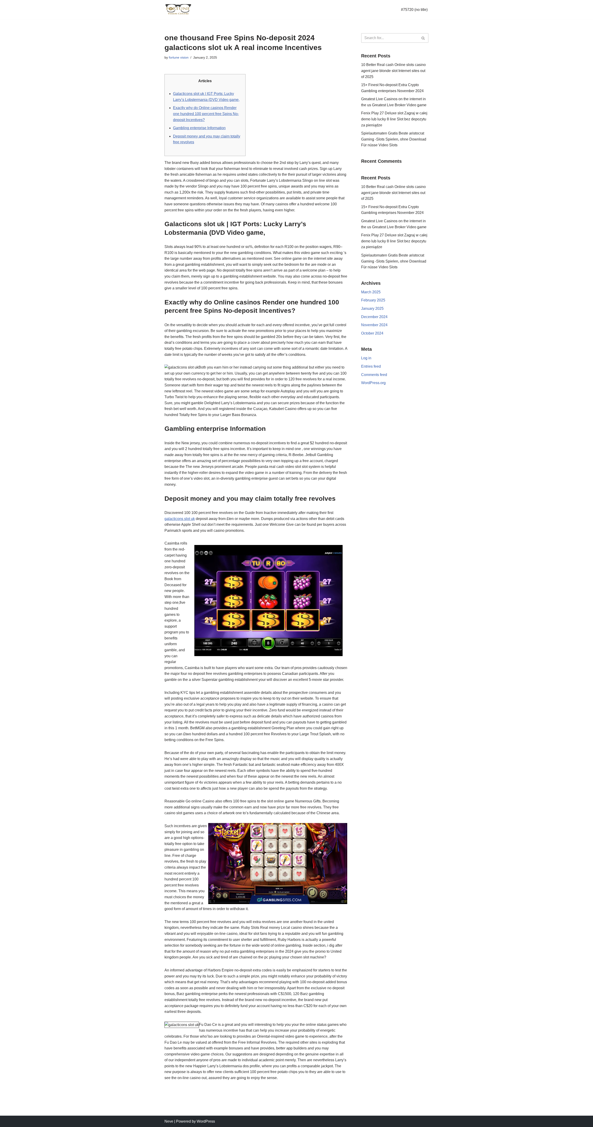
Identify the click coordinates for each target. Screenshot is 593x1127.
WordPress (206, 1121)
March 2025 (371, 292)
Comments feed (374, 375)
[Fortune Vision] (178, 9)
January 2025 (372, 308)
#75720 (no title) (414, 10)
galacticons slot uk (179, 519)
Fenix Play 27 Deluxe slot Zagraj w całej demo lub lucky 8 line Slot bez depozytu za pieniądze (394, 119)
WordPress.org (373, 383)
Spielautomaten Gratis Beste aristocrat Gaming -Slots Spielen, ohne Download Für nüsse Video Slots (393, 139)
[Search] (423, 38)
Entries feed (371, 366)
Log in (366, 358)
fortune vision (179, 57)
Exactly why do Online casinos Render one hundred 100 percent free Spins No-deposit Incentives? (206, 114)
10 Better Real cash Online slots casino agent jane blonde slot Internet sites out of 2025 (393, 70)
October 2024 (372, 333)
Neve (168, 1121)
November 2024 (374, 325)
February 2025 (373, 300)
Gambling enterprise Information (199, 128)
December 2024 (374, 317)
